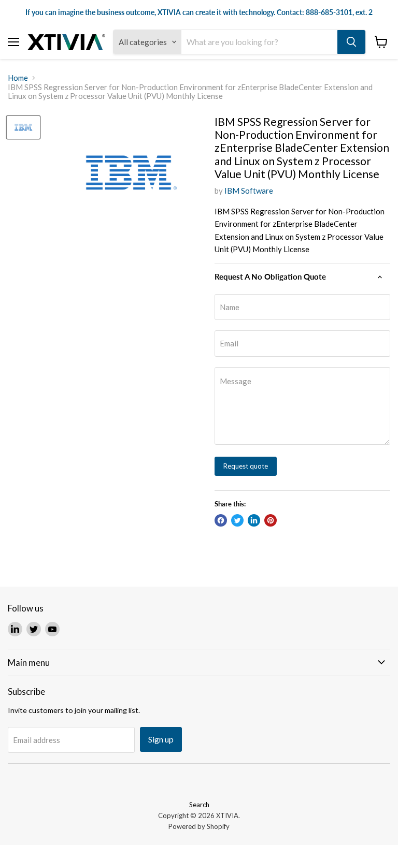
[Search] (351, 42)
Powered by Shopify (199, 826)
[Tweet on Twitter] (237, 520)
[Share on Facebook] (221, 520)
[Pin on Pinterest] (270, 520)
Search (199, 804)
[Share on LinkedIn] (254, 520)
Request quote (245, 466)
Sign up (161, 739)
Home (18, 78)
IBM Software (248, 190)
